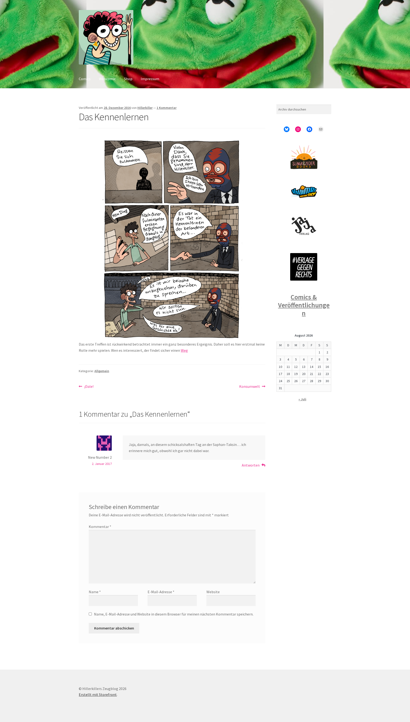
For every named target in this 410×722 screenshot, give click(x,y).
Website (213, 591)
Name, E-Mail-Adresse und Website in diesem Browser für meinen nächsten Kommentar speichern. (173, 614)
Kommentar (100, 526)
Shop (128, 78)
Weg (184, 350)
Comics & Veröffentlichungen (304, 305)
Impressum (150, 78)
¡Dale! (88, 387)
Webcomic (107, 78)
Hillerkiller (145, 108)
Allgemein (101, 371)
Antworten (251, 465)
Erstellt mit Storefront (98, 694)
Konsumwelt (249, 387)
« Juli (302, 399)
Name (95, 591)
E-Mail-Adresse (161, 591)
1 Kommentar (167, 108)
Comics (85, 78)
